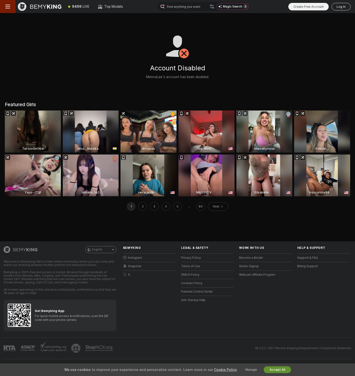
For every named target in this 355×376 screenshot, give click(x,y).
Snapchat (134, 266)
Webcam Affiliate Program (257, 274)
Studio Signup (249, 266)
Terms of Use (190, 266)
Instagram (135, 257)
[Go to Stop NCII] (99, 348)
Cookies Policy (191, 283)
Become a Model (251, 257)
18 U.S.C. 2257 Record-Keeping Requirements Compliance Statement (303, 348)
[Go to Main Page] (39, 6)
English (97, 249)
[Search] (212, 6)
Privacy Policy (191, 257)
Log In (341, 6)
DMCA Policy (190, 274)
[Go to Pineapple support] (76, 348)
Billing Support (307, 266)
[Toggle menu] (7, 6)
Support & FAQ (307, 257)
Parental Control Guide (197, 291)
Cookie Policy (225, 370)
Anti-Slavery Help (193, 300)
